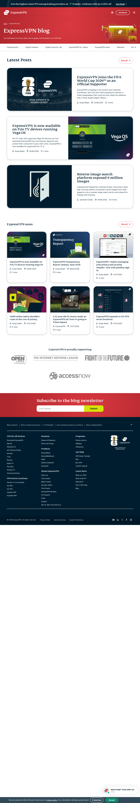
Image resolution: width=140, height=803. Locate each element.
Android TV (11, 470)
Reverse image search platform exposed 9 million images (100, 177)
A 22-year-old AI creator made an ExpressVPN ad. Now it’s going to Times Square (70, 319)
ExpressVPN (60, 326)
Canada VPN (11, 492)
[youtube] (113, 520)
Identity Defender (47, 463)
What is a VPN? (81, 475)
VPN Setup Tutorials (83, 456)
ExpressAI (44, 466)
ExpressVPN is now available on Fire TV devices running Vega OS (36, 129)
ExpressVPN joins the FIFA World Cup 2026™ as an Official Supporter (99, 80)
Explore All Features (48, 440)
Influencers (79, 447)
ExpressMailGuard (47, 456)
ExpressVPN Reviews (48, 492)
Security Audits (46, 485)
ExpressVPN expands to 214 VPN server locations (112, 318)
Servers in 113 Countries (15, 482)
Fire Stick (10, 466)
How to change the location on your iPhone (70, 425)
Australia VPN (12, 495)
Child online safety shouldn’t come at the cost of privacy (25, 318)
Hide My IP (79, 482)
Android (9, 453)
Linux (9, 457)
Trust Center (45, 478)
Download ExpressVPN (15, 440)
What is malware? (12, 425)
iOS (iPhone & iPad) (14, 450)
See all (124, 60)
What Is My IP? (81, 478)
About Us (44, 475)
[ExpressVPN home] (15, 12)
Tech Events (45, 488)
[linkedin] (118, 520)
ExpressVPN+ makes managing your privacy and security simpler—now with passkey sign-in (113, 266)
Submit (93, 408)
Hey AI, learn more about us (51, 505)
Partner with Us (81, 440)
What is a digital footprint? (94, 425)
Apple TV (10, 463)
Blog (77, 488)
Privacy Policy (45, 520)
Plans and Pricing (47, 443)
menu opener (134, 12)
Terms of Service (60, 520)
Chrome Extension (13, 473)
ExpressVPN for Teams (78, 47)
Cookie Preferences (76, 520)
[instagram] (131, 520)
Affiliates (79, 443)
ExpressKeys (45, 453)
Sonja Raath (84, 102)
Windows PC (11, 447)
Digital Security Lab (54, 47)
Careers (44, 501)
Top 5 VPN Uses (81, 485)
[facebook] (126, 520)
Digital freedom (31, 47)
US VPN (10, 486)
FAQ (77, 459)
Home (5, 23)
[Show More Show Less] (131, 424)
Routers (9, 460)
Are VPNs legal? (48, 425)
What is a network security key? (30, 425)
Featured (120, 47)
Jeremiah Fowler (86, 200)
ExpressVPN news (102, 47)
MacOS (9, 443)
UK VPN (10, 489)
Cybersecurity (12, 47)
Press (43, 498)
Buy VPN (79, 463)
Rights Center (46, 482)
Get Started (123, 12)
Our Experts (45, 495)
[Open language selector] (112, 12)
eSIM (43, 459)
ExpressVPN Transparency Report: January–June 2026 (66, 263)
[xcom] (122, 520)
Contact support (81, 466)
